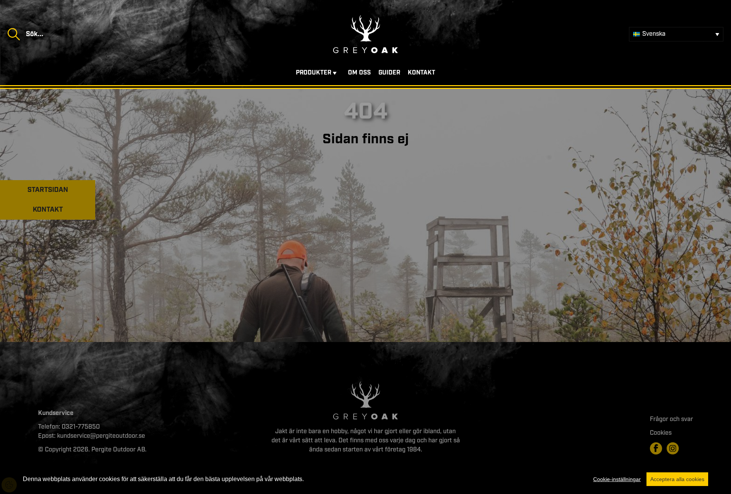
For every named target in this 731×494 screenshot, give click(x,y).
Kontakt (421, 73)
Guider (389, 73)
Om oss (359, 73)
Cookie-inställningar (617, 479)
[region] (365, 479)
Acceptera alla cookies (677, 479)
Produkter (313, 73)
